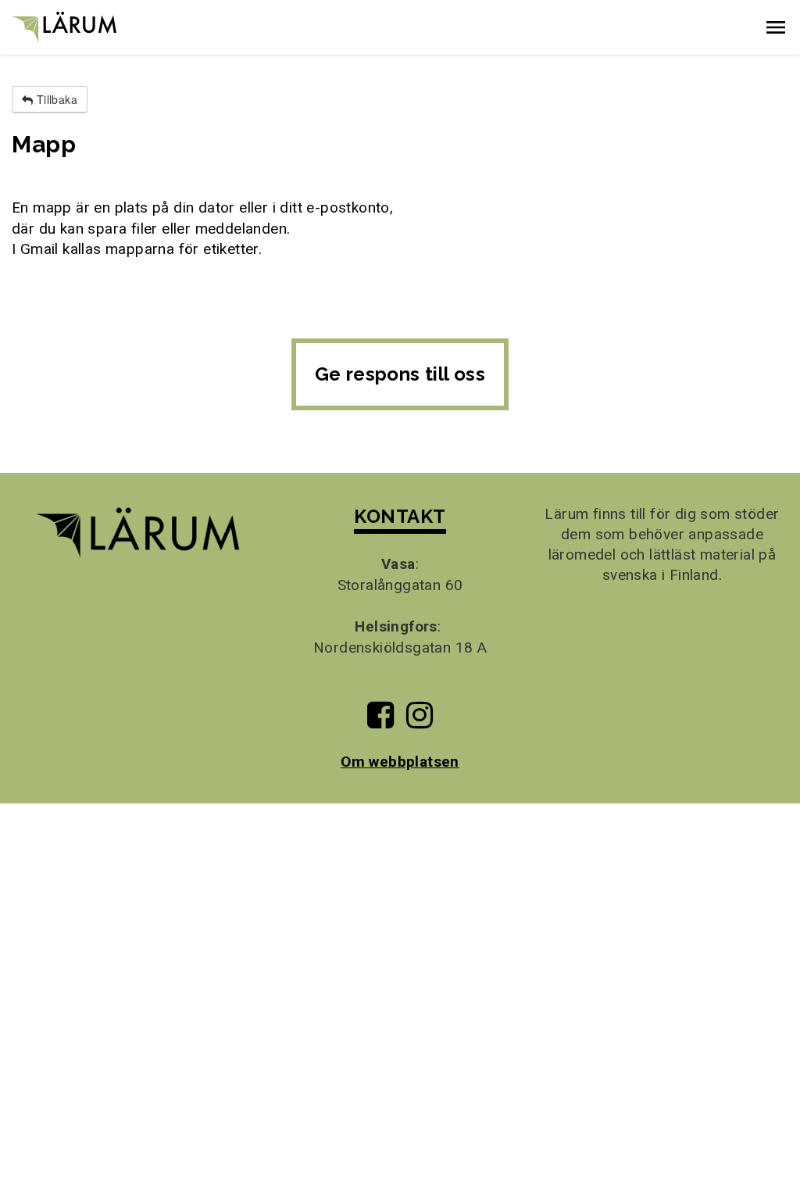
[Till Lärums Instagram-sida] (419, 721)
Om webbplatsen (400, 762)
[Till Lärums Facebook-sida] (380, 721)
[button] (775, 27)
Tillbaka (55, 99)
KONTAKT (399, 516)
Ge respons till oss (400, 374)
